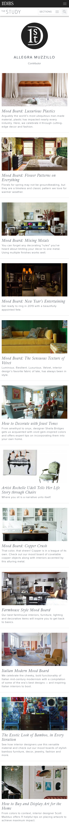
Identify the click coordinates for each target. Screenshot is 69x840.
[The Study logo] (11, 12)
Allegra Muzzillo (34, 57)
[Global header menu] (64, 3)
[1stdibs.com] (7, 4)
